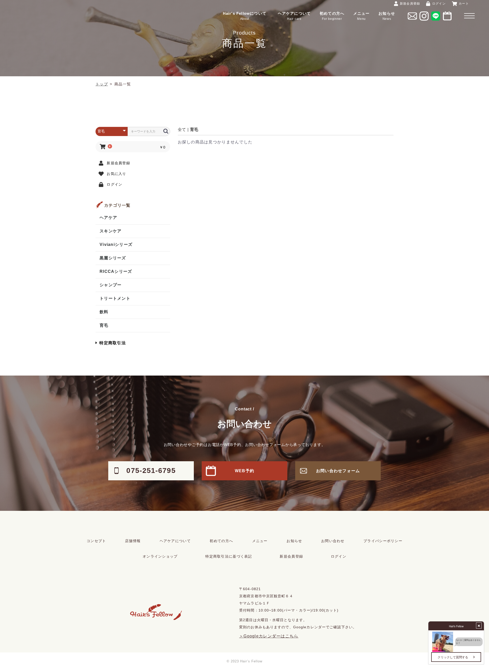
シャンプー (110, 285)
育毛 (104, 325)
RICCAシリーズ (116, 271)
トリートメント (115, 298)
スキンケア (110, 231)
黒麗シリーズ (113, 258)
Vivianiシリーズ (116, 244)
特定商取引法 (112, 343)
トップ (102, 84)
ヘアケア (108, 217)
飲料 (104, 312)
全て (182, 129)
